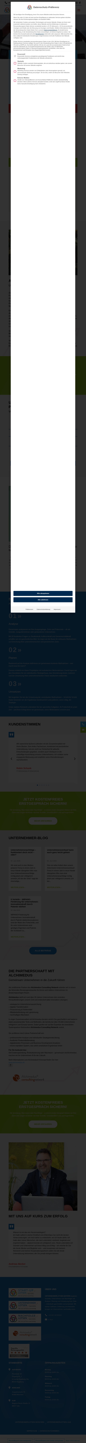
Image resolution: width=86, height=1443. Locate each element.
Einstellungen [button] (40, 34)
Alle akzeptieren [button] (43, 593)
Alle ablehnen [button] (43, 600)
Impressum (57, 609)
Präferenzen (29, 609)
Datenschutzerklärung (50, 30)
